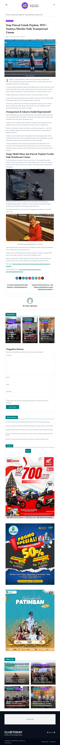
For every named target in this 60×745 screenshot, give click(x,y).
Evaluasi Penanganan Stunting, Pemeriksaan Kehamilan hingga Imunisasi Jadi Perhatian (29, 432)
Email (8, 390)
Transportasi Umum (27, 279)
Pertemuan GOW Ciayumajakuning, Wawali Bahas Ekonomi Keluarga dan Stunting (28, 428)
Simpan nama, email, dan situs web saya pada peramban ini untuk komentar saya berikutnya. (27, 407)
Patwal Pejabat (12, 279)
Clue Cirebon (28, 326)
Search (9, 452)
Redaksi (11, 344)
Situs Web (8, 397)
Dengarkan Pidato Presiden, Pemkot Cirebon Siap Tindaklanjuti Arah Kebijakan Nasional (29, 435)
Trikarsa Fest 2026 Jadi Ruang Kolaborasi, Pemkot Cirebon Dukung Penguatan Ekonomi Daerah (42, 710)
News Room (10, 24)
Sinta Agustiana (13, 40)
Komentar (9, 361)
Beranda (7, 18)
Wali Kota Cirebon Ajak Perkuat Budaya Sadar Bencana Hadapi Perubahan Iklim (27, 445)
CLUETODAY (13, 738)
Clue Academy (11, 326)
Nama (8, 383)
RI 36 (19, 279)
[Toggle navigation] (6, 9)
